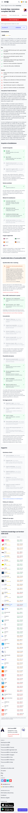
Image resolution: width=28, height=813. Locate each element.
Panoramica (4, 15)
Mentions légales (5, 797)
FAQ (2, 775)
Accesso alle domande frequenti (13, 735)
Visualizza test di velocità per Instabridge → (11, 292)
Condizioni (3, 795)
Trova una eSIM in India (7, 762)
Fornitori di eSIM (5, 745)
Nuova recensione (22, 809)
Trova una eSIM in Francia (7, 747)
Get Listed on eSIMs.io (7, 787)
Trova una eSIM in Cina (7, 757)
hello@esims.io (5, 784)
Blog (2, 773)
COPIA (23, 27)
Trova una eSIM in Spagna (7, 755)
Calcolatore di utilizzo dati (7, 768)
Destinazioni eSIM (5, 742)
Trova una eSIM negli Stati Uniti (9, 750)
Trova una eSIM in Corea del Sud (9, 752)
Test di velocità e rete (14, 15)
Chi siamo (3, 770)
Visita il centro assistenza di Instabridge (12, 498)
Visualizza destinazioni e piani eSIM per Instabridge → (13, 312)
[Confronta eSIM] (19, 2)
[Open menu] (2, 2)
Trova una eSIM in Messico (7, 759)
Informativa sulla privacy (7, 793)
